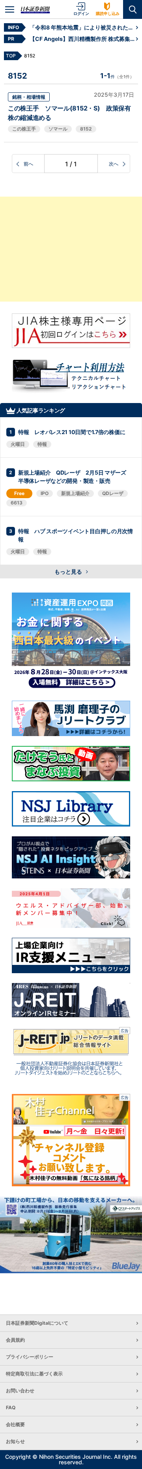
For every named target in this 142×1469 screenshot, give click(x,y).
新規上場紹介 (75, 493)
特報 (42, 444)
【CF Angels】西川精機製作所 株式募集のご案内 (83, 38)
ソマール (58, 129)
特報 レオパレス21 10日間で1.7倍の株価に (71, 432)
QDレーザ (112, 493)
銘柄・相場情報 (28, 97)
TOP (11, 56)
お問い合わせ (20, 1391)
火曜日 (18, 444)
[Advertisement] (71, 249)
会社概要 (15, 1424)
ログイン (81, 13)
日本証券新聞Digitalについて (37, 1323)
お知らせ (15, 1441)
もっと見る (68, 571)
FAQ (10, 1407)
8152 (86, 129)
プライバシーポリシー (29, 1357)
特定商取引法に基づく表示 (34, 1374)
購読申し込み (108, 13)
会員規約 (15, 1340)
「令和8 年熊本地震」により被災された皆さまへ (83, 27)
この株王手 (24, 129)
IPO (45, 493)
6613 (16, 503)
